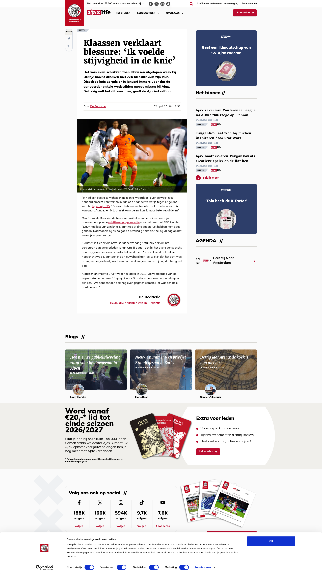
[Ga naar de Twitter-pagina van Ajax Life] (156, 4)
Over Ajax (173, 13)
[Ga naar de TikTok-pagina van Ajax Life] (168, 4)
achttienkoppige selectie (124, 222)
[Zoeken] (191, 4)
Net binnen (123, 13)
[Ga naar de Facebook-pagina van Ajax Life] (151, 4)
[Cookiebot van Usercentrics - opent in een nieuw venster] (44, 567)
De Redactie (98, 106)
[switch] (121, 567)
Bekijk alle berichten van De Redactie (135, 303)
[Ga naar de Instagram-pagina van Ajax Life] (162, 4)
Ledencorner (146, 13)
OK (271, 541)
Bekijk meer (210, 177)
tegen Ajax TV (101, 206)
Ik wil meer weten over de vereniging (217, 4)
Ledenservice (249, 4)
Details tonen (203, 567)
